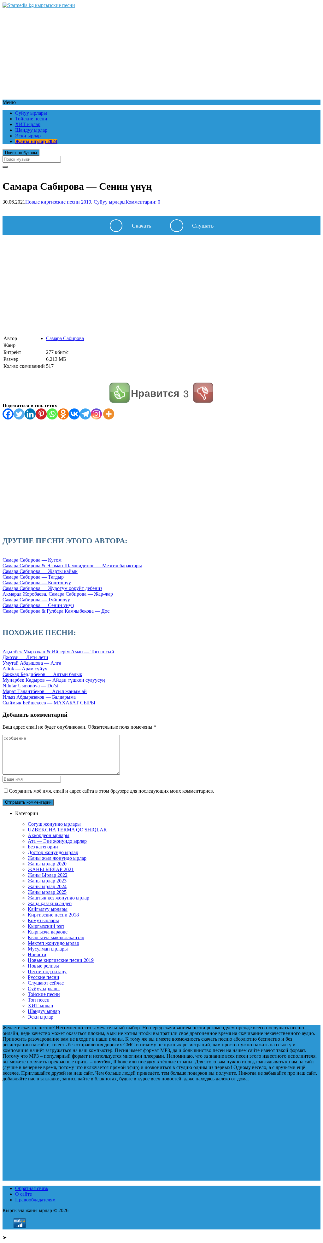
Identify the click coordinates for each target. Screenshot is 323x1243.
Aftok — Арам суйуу (25, 668)
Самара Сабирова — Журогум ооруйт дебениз (52, 588)
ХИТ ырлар (27, 124)
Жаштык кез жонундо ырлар (58, 897)
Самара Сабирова (65, 338)
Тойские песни (31, 118)
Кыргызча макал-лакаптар (56, 937)
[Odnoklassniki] (63, 413)
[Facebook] (8, 413)
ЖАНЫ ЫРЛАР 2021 (51, 869)
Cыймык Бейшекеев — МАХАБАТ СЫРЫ (49, 702)
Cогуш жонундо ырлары (54, 824)
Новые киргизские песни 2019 (58, 202)
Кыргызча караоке (48, 931)
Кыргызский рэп (46, 926)
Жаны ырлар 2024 (36, 141)
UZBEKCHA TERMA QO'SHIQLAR (67, 829)
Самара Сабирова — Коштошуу (37, 582)
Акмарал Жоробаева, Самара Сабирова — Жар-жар (58, 594)
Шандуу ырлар (31, 130)
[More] (108, 413)
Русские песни (43, 977)
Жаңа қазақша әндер (50, 903)
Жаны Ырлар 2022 (48, 875)
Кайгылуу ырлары (48, 909)
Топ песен (39, 1000)
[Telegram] (85, 413)
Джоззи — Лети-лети (25, 657)
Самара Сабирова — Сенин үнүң (38, 605)
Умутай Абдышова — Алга (32, 663)
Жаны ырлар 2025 (47, 892)
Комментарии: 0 (143, 202)
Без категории (43, 846)
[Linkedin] (30, 413)
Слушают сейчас (46, 983)
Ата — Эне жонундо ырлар (57, 841)
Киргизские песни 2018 (53, 914)
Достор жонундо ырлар (53, 852)
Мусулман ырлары (48, 948)
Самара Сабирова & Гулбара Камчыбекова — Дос (56, 611)
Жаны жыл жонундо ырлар (57, 858)
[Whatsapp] (52, 413)
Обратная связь (31, 1188)
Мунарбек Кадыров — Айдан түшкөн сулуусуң (54, 680)
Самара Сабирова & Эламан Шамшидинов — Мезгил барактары (72, 565)
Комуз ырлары (43, 920)
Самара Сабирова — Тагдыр (33, 577)
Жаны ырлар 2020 (47, 863)
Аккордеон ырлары (48, 835)
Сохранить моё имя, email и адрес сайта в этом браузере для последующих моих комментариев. (111, 791)
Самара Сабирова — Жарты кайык (40, 571)
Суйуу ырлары (31, 113)
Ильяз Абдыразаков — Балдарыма (39, 697)
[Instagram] (96, 413)
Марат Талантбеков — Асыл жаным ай (45, 691)
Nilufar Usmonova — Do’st (30, 685)
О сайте (23, 1194)
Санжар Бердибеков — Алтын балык (42, 674)
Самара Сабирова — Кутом (32, 560)
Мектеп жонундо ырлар (53, 943)
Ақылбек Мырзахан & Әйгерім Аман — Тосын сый (58, 651)
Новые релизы (43, 965)
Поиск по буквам (21, 152)
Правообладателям (35, 1199)
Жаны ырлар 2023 (47, 880)
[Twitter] (19, 413)
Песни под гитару (47, 971)
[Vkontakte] (74, 413)
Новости (37, 954)
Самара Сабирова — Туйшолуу (36, 599)
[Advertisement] (161, 52)
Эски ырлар (28, 135)
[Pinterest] (41, 413)
